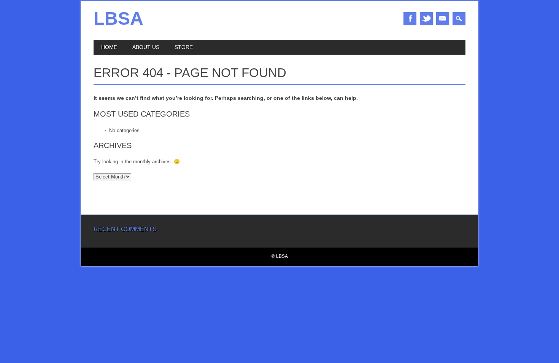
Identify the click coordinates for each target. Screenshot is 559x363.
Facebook (409, 18)
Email (442, 18)
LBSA (118, 18)
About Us (145, 47)
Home (109, 47)
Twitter (426, 18)
